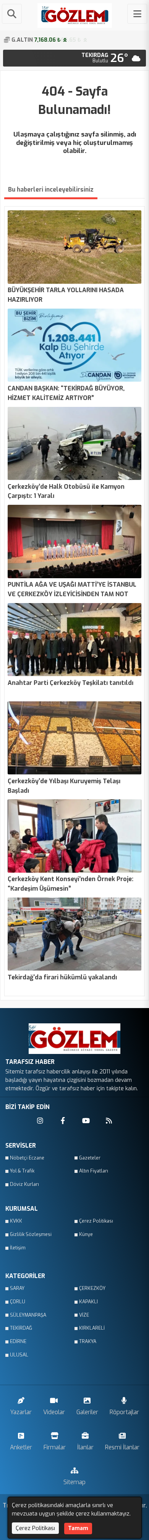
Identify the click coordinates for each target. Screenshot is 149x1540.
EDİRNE (18, 1341)
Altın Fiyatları (93, 1171)
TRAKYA (87, 1341)
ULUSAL (19, 1355)
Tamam (78, 1528)
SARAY (17, 1288)
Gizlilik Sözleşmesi (31, 1234)
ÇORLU (17, 1302)
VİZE (84, 1315)
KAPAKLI (88, 1302)
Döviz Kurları (24, 1184)
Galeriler (87, 1412)
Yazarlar (21, 1412)
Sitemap (74, 1482)
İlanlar (85, 1447)
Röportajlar (124, 1412)
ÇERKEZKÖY (92, 1288)
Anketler (21, 1447)
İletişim (18, 1248)
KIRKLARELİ (92, 1328)
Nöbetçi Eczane (27, 1158)
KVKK (16, 1221)
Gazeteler (89, 1158)
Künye (86, 1234)
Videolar (54, 1412)
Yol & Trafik (22, 1171)
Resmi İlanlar (122, 1447)
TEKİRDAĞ (21, 1328)
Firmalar (55, 1447)
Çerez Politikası (96, 1221)
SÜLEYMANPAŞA (28, 1315)
